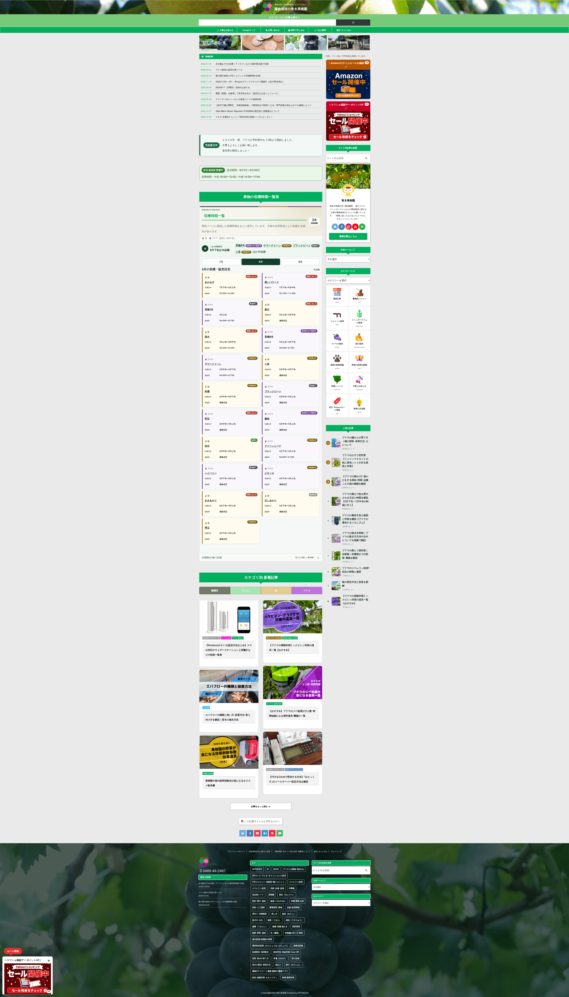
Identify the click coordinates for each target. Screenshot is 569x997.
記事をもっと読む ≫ (260, 806)
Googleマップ (249, 30)
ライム (245, 590)
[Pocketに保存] (257, 833)
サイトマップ (336, 851)
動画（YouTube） (278, 901)
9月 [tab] (300, 261)
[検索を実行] (366, 158)
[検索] (353, 22)
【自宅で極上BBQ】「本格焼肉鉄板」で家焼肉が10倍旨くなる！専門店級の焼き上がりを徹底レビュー (263, 105)
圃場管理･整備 (276, 907)
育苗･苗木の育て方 (260, 958)
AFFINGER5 (303, 992)
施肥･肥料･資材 (259, 933)
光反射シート (258, 895)
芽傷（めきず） (280, 958)
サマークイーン (272, 245)
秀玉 (207, 527)
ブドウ (306, 590)
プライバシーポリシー (236, 851)
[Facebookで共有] (250, 833)
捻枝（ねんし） (288, 914)
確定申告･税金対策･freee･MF (286, 952)
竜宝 (207, 418)
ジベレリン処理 (259, 888)
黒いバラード (272, 282)
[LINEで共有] (279, 833)
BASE (276, 869)
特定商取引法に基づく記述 (259, 851)
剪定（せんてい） (286, 895)
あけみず (209, 282)
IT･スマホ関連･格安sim (293, 869)
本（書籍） (275, 933)
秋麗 (207, 391)
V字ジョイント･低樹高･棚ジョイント (268, 882)
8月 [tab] (261, 261)
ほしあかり (270, 500)
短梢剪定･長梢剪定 (260, 952)
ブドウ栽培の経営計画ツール (229, 69)
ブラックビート (302, 245)
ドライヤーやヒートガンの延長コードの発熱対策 (238, 99)
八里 (238, 251)
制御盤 (271, 895)
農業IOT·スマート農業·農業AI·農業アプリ (270, 971)
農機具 (214, 590)
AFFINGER (257, 869)
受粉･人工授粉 (258, 907)
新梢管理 (296, 926)
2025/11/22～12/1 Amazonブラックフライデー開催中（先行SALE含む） (250, 81)
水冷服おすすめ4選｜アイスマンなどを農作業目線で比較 (242, 63)
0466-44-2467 (214, 871)
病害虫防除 (298, 946)
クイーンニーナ (273, 445)
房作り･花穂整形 (259, 914)
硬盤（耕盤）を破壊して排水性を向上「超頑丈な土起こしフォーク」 (248, 93)
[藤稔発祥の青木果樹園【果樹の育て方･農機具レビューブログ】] (265, 833)
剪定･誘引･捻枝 (259, 901)
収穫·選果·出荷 (297, 901)
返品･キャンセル (344, 30)
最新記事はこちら (348, 236)
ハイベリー (211, 473)
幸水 (207, 445)
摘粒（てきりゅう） (294, 920)
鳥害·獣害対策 (288, 977)
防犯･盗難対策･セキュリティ (264, 977)
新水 (267, 309)
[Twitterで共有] (242, 833)
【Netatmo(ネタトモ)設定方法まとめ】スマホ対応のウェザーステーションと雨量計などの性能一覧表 (228, 650)
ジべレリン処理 (296, 882)
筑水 (207, 336)
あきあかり (211, 500)
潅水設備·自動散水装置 (262, 939)
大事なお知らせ (226, 30)
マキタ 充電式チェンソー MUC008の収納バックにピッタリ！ (244, 116)
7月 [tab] (221, 261)
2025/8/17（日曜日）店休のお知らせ (233, 87)
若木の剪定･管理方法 (261, 965)
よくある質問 (320, 30)
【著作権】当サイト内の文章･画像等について (292, 851)
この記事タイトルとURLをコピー (262, 821)
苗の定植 (295, 958)
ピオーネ (269, 473)
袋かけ (278, 965)
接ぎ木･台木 (257, 920)
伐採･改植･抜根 (277, 888)
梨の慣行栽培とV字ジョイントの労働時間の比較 (238, 75)
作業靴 (292, 888)
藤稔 (267, 418)
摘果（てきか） (274, 920)
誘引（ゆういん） (293, 965)
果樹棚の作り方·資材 (294, 933)
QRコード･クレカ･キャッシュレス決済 (269, 875)
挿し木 (274, 914)
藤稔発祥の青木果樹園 (290, 9)
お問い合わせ (274, 30)
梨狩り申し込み (298, 30)
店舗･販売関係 (293, 907)
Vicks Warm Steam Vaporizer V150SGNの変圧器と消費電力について (248, 111)
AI (268, 869)
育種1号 (209, 309)
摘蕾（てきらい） (260, 926)
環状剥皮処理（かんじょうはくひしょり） (270, 946)
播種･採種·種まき (279, 926)
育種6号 (240, 245)
